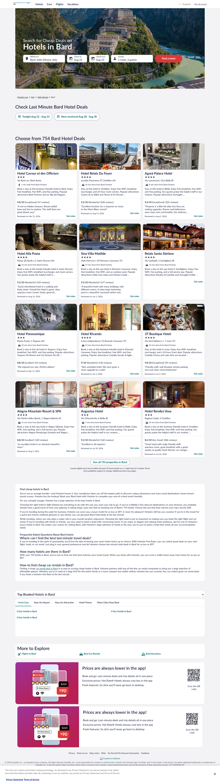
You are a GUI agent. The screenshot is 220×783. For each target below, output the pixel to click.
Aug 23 (100, 60)
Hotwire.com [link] (22, 97)
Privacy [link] (72, 753)
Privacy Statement (14, 780)
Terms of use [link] (82, 753)
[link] (48, 654)
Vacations (72, 4)
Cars (49, 4)
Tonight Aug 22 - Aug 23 (35, 116)
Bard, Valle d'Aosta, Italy (43, 60)
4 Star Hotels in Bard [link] (121, 611)
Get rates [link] (70, 216)
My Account (200, 4)
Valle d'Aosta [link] (43, 97)
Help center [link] (94, 753)
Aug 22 (78, 60)
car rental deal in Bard (47, 569)
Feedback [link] (145, 753)
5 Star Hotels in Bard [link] (27, 611)
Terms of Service (31, 780)
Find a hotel (168, 58)
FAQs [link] (103, 753)
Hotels (39, 4)
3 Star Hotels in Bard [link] (27, 618)
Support (186, 4)
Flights (59, 4)
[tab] (23, 602)
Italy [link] (33, 97)
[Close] (214, 773)
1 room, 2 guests (127, 60)
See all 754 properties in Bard (110, 462)
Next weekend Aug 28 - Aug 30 (79, 116)
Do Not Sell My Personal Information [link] (123, 753)
